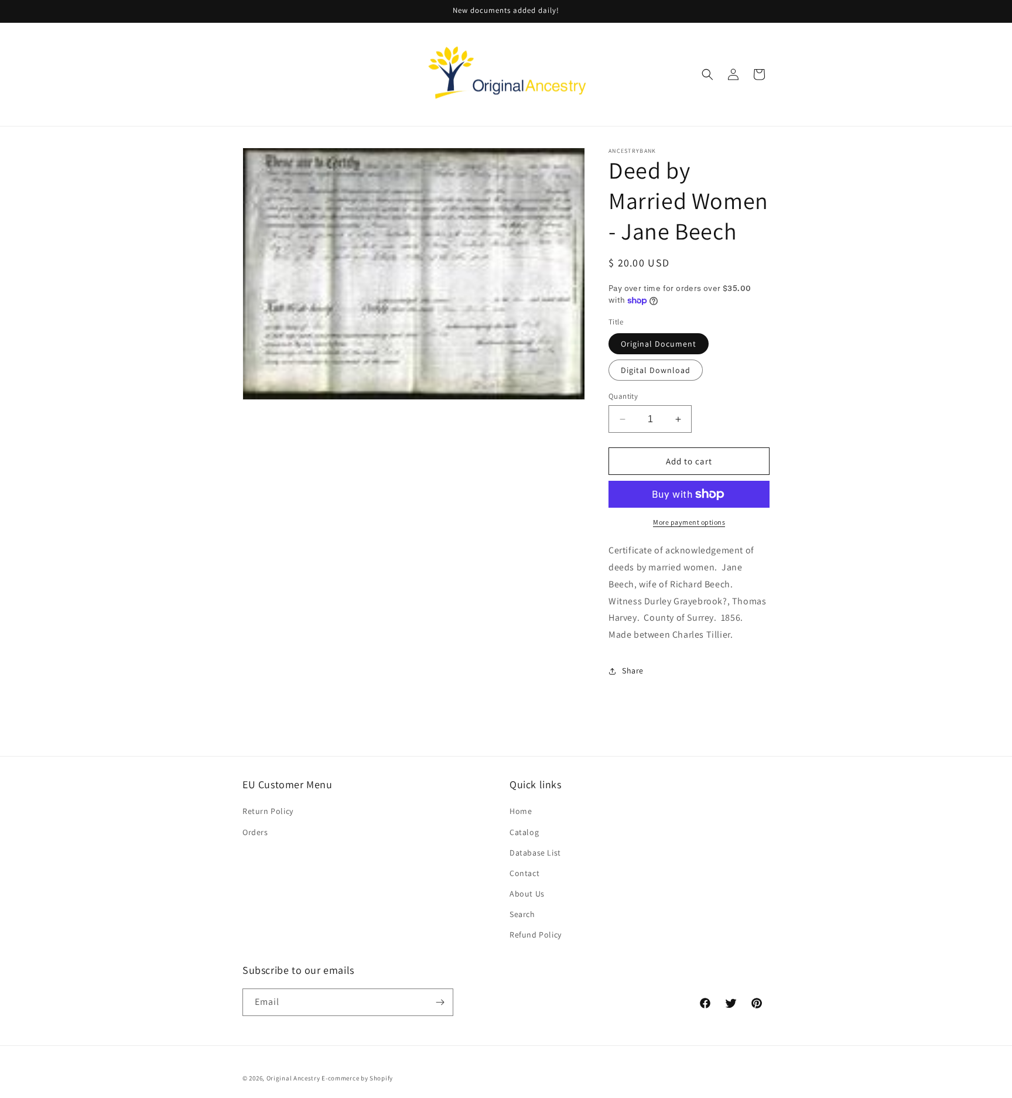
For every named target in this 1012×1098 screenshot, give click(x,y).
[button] (707, 74)
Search (522, 914)
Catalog (524, 832)
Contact (524, 873)
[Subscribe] (440, 1002)
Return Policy (267, 811)
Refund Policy (536, 934)
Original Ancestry (293, 1078)
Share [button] (633, 670)
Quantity (623, 396)
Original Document (658, 343)
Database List (535, 852)
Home (521, 811)
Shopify (381, 1078)
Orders (255, 832)
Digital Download (655, 370)
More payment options (689, 522)
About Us (527, 893)
